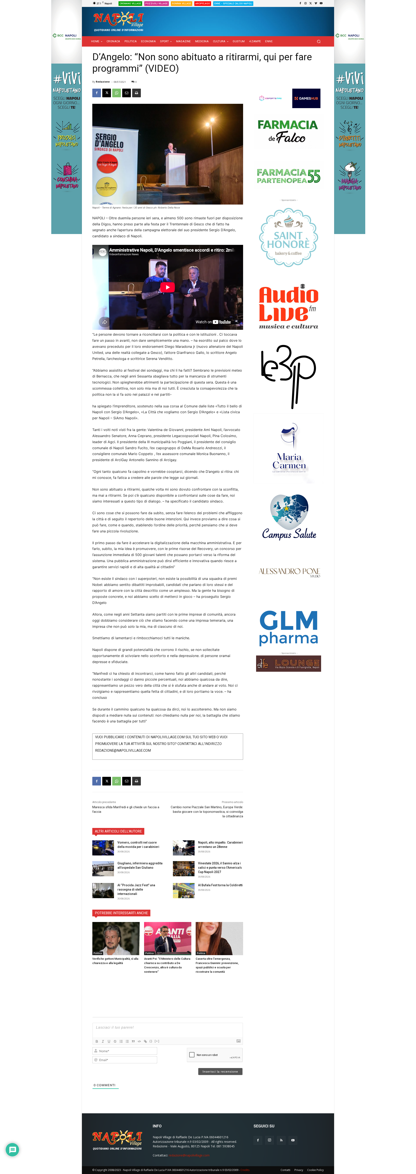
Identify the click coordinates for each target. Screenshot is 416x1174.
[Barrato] (115, 1041)
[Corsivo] (103, 1041)
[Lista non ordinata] (127, 1041)
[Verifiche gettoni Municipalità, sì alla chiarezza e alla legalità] (116, 938)
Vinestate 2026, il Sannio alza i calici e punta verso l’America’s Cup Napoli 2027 (220, 868)
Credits (244, 1170)
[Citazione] (133, 1041)
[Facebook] (300, 3)
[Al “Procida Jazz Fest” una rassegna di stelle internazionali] (103, 890)
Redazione (103, 81)
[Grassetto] (97, 1041)
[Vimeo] (315, 3)
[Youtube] (321, 3)
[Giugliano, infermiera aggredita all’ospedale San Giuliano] (103, 868)
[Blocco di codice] (139, 1041)
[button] (319, 41)
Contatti (285, 1170)
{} (151, 1041)
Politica (98, 953)
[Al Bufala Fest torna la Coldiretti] (184, 890)
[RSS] (281, 1140)
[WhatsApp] (116, 93)
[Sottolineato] (109, 1041)
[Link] (145, 1041)
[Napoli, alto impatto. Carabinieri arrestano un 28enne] (184, 847)
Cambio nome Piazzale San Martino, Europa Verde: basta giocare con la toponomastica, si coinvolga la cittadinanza (207, 811)
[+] (157, 1041)
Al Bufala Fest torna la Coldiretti (220, 885)
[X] (310, 3)
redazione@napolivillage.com (189, 1155)
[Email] (126, 93)
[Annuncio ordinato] (121, 1041)
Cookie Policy (315, 1170)
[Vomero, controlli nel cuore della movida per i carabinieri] (103, 847)
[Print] (136, 93)
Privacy (298, 1170)
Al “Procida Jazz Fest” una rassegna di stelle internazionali (136, 889)
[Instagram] (305, 3)
